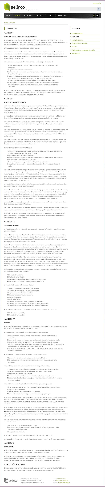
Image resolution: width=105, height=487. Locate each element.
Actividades (28, 16)
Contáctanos (62, 16)
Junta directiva (77, 40)
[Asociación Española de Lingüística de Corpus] (23, 7)
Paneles (74, 47)
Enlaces (50, 16)
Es (94, 16)
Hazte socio (76, 53)
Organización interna (79, 43)
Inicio (8, 16)
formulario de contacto (64, 482)
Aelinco (17, 16)
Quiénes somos (77, 33)
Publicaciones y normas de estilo (83, 50)
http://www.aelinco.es (62, 480)
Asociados (40, 16)
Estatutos (75, 37)
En (97, 16)
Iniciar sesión (97, 4)
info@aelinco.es (61, 479)
